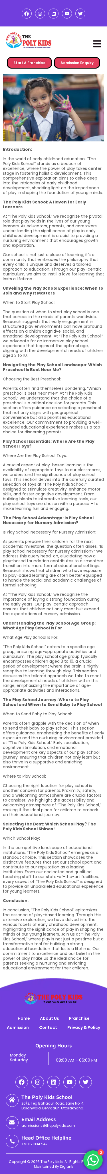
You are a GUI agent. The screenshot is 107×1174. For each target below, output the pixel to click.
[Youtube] (67, 13)
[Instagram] (40, 13)
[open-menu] (97, 43)
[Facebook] (27, 13)
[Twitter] (80, 13)
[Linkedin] (53, 13)
